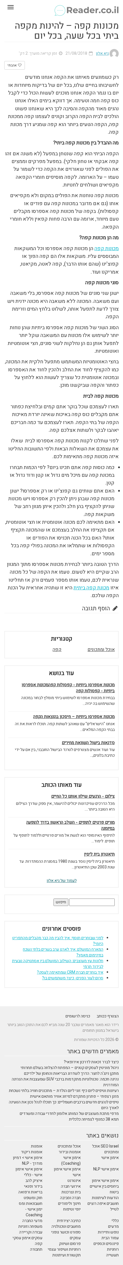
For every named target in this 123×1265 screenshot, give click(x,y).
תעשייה (112, 1255)
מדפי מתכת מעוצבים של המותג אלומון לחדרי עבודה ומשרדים (69, 1114)
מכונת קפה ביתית (91, 588)
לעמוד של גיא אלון (62, 881)
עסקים (75, 1238)
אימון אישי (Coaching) (71, 1160)
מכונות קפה (106, 248)
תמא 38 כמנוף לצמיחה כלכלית (94, 1119)
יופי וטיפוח (72, 1209)
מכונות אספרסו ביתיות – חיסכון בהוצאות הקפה (74, 717)
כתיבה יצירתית (69, 1221)
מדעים (113, 1226)
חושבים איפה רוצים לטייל (103, 1206)
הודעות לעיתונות (105, 1198)
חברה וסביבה (70, 1198)
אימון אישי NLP (106, 1169)
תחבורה (36, 1249)
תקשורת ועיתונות (66, 1255)
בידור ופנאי (33, 1186)
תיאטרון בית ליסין (99, 854)
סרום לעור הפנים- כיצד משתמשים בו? (72, 978)
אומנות (36, 1146)
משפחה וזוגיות (30, 1226)
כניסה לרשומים (78, 1016)
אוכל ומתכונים (101, 649)
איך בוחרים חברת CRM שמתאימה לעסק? (70, 972)
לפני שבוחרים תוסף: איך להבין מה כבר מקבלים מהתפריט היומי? (57, 941)
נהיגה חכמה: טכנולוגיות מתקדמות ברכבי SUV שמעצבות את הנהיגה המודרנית (65, 1082)
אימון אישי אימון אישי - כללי (28, 1172)
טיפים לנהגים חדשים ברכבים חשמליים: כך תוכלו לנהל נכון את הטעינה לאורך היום (64, 1105)
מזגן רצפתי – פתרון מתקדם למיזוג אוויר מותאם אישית (74, 1096)
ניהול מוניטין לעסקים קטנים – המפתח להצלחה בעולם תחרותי (70, 1068)
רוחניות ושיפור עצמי (64, 1249)
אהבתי (12, 65)
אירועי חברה (71, 1186)
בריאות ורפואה (30, 1192)
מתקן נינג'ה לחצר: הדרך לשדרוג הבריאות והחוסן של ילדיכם (71, 1073)
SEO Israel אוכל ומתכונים (105, 1149)
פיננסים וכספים (106, 1244)
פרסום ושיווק (70, 1244)
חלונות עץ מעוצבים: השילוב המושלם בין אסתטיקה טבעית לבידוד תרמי (57, 964)
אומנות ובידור (70, 1152)
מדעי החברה (32, 1221)
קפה (57, 649)
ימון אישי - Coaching (33, 1212)
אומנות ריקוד (31, 1152)
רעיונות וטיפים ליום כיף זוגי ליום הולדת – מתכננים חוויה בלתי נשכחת (64, 1091)
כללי (115, 1221)
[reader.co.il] (61, 7)
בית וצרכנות (71, 1192)
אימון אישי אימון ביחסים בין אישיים (104, 1183)
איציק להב (33, 1181)
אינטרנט (74, 1181)
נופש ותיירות (108, 1232)
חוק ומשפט (33, 1198)
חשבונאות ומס (30, 1204)
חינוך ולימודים (69, 1204)
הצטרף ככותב (108, 1016)
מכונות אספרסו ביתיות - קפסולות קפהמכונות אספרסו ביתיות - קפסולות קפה (68, 688)
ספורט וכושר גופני (66, 1232)
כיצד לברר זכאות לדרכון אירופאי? (91, 1062)
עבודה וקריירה (30, 1232)
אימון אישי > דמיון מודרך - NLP (27, 1160)
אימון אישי (110, 1158)
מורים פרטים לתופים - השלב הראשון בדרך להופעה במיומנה (70, 825)
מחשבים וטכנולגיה (66, 1226)
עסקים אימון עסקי (27, 1238)
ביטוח (114, 1192)
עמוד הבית (110, 1238)
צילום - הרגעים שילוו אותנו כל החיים (83, 796)
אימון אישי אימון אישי (67, 1172)
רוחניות (113, 1249)
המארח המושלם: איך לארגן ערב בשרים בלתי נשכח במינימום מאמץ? (63, 952)
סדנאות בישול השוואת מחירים (88, 743)
